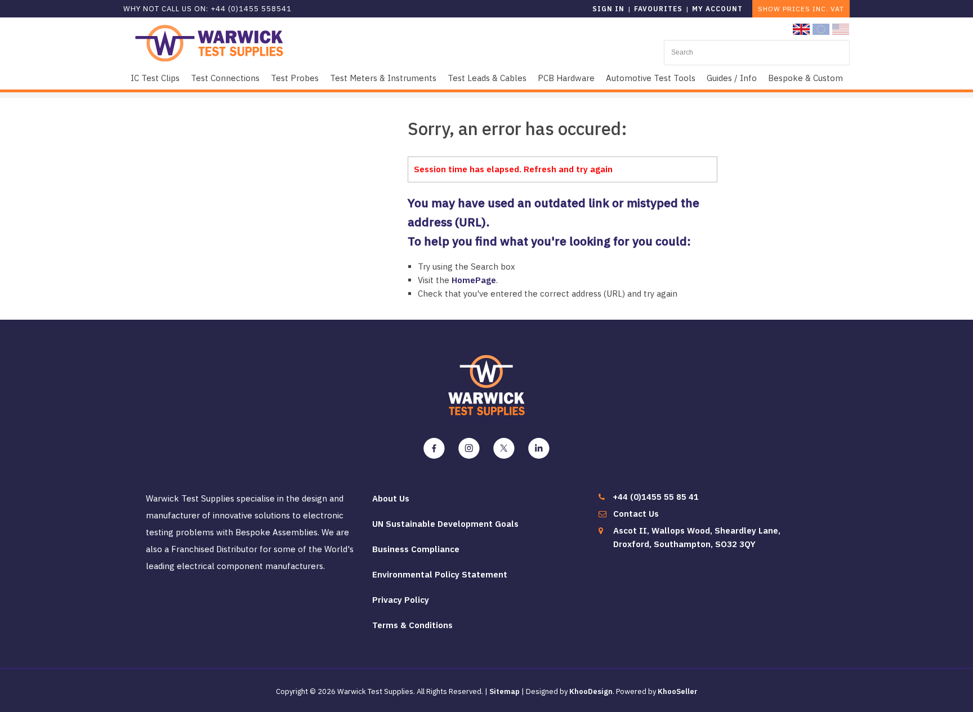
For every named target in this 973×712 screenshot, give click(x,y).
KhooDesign (591, 691)
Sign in (608, 9)
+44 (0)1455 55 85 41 (656, 496)
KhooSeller (678, 691)
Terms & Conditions (412, 625)
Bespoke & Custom (805, 78)
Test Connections (225, 78)
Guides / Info (732, 78)
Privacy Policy (400, 599)
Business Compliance (415, 549)
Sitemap (504, 691)
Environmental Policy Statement (439, 574)
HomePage (474, 280)
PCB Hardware (566, 78)
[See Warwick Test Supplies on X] (504, 448)
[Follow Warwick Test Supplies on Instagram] (469, 448)
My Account (717, 9)
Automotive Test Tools (650, 78)
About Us (390, 498)
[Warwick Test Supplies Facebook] (434, 448)
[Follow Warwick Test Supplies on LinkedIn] (539, 448)
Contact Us (636, 513)
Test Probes (295, 78)
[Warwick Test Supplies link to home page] (209, 42)
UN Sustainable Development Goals (445, 523)
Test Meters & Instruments (383, 78)
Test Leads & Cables (487, 78)
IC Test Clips (155, 78)
